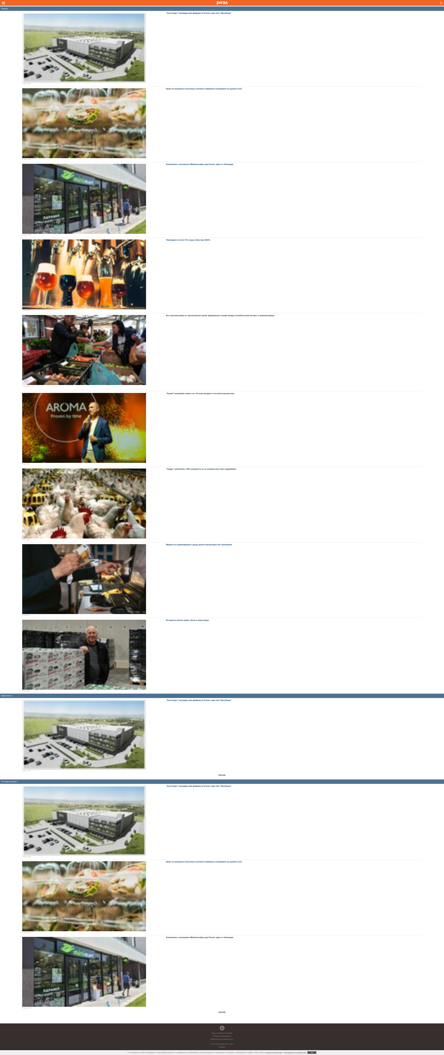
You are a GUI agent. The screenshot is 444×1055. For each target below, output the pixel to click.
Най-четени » (6, 696)
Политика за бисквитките (222, 1036)
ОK (312, 1052)
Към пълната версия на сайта (222, 1044)
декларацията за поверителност (295, 1052)
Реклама (222, 1047)
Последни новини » (9, 782)
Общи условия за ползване (222, 1033)
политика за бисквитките (273, 1052)
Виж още (222, 775)
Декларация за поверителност (222, 1039)
